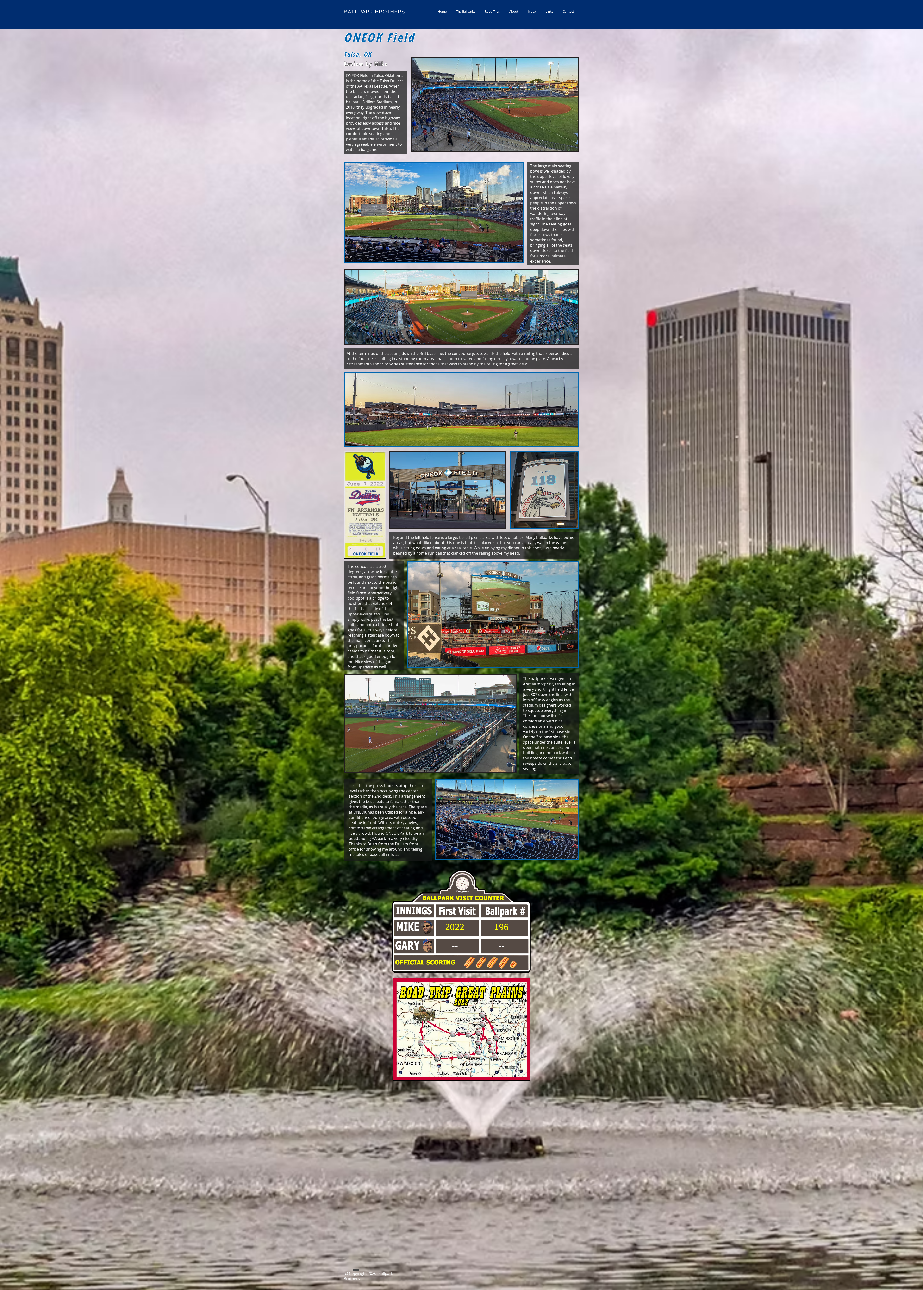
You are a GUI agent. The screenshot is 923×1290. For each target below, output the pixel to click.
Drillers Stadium (377, 102)
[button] (465, 11)
